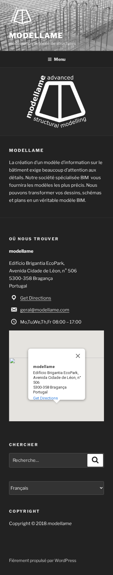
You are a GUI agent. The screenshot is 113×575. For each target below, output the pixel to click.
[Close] (78, 356)
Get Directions (35, 298)
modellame (36, 35)
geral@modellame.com (44, 310)
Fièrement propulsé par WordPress (42, 560)
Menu (59, 59)
